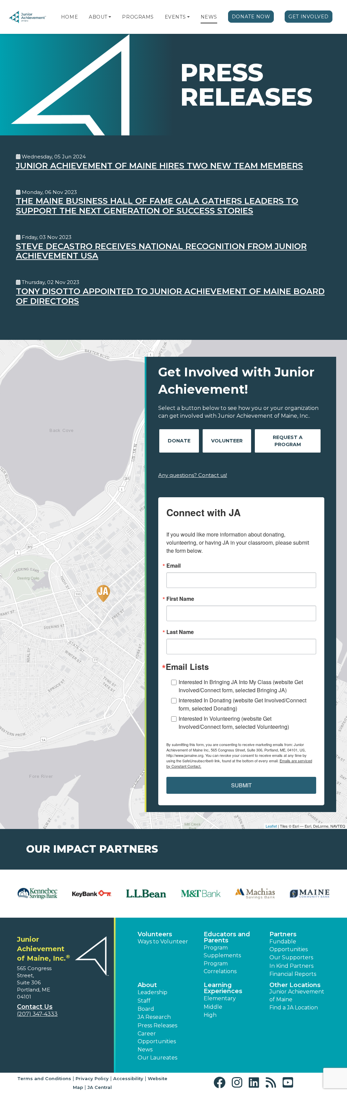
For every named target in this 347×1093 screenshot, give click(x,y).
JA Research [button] (154, 1017)
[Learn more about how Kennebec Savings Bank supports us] (37, 894)
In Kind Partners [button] (291, 966)
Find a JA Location (293, 1007)
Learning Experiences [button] (223, 988)
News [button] (145, 1049)
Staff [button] (144, 1001)
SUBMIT (241, 785)
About (98, 17)
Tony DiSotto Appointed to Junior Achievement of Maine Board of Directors (170, 296)
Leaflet (271, 826)
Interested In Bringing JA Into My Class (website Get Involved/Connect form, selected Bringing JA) (241, 686)
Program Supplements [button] (222, 951)
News (209, 17)
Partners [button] (283, 934)
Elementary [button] (220, 998)
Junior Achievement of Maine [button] (296, 995)
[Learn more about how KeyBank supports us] (92, 894)
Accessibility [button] (128, 1078)
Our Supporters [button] (291, 957)
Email (173, 565)
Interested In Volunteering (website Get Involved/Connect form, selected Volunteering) (234, 722)
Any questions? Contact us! (192, 475)
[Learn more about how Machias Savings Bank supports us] (255, 894)
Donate (179, 441)
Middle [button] (213, 1007)
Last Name (180, 632)
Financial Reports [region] (292, 974)
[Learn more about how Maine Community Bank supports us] (309, 894)
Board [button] (146, 1009)
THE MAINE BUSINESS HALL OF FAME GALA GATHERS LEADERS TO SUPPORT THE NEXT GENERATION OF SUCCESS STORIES (157, 206)
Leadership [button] (152, 992)
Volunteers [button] (155, 934)
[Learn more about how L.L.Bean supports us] (146, 894)
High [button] (210, 1015)
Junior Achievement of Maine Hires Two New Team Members (159, 166)
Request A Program (288, 440)
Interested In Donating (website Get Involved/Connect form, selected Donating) (242, 704)
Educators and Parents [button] (227, 937)
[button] (109, 17)
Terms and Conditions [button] (44, 1078)
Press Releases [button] (157, 1025)
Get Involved (308, 17)
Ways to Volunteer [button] (163, 941)
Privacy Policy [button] (92, 1078)
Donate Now (251, 17)
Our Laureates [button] (157, 1057)
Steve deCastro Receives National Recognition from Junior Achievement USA (161, 251)
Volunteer (227, 441)
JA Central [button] (99, 1087)
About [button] (147, 985)
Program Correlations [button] (220, 967)
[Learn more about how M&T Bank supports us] (201, 894)
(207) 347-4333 (37, 1014)
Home (69, 17)
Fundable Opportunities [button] (288, 945)
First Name (180, 599)
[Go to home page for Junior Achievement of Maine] (27, 17)
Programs (138, 17)
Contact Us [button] (35, 1007)
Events (175, 17)
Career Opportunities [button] (157, 1037)
